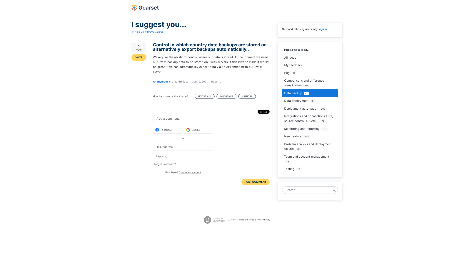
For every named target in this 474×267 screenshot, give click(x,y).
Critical (249, 97)
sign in (322, 29)
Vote (138, 57)
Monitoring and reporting (302, 129)
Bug (287, 73)
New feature (292, 136)
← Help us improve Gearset (147, 31)
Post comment (255, 181)
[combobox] (308, 190)
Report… (216, 81)
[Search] (334, 190)
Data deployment (296, 101)
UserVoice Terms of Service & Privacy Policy (249, 219)
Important (228, 97)
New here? (183, 172)
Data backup (293, 93)
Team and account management (306, 156)
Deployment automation (301, 108)
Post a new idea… (296, 50)
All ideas (290, 57)
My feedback (293, 65)
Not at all (206, 97)
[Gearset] (145, 8)
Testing (289, 169)
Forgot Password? (165, 164)
